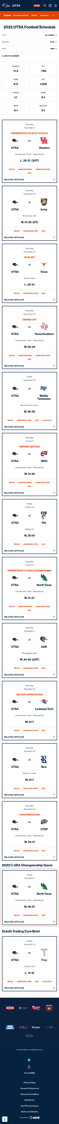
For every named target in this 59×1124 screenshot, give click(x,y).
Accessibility (29, 1072)
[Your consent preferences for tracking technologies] (4, 1119)
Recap (11, 169)
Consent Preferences (29, 1088)
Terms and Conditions (29, 1094)
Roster (34, 15)
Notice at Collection (29, 1111)
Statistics (44, 15)
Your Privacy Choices (30, 1106)
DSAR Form (29, 1100)
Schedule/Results (21, 15)
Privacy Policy (30, 1082)
